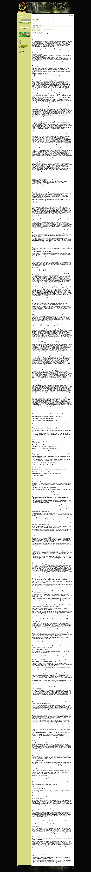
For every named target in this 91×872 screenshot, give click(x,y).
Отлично (21, 40)
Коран (54, 21)
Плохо (21, 43)
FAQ (36, 19)
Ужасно (21, 44)
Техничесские (35, 24)
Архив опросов (25, 46)
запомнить (21, 22)
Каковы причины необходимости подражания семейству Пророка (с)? (47, 323)
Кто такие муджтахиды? (36, 30)
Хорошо (21, 41)
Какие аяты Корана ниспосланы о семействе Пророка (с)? (41, 29)
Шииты (34, 21)
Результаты (20, 46)
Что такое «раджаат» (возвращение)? (38, 28)
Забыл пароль (22, 23)
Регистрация (27, 23)
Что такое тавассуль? (35, 27)
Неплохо (21, 42)
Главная (33, 19)
